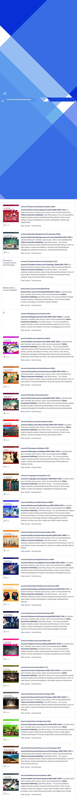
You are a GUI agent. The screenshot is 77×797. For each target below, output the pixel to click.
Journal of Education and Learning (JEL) (34, 395)
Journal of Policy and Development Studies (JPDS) (38, 206)
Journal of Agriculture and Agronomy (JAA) (36, 721)
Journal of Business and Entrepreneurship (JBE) (37, 613)
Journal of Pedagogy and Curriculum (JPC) (35, 313)
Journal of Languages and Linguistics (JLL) (35, 475)
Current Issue (36, 226)
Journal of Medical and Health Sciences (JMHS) (37, 502)
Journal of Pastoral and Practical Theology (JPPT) (38, 694)
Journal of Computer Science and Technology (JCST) (39, 261)
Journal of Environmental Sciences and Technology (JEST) (41, 748)
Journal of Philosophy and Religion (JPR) (35, 448)
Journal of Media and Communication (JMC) (36, 775)
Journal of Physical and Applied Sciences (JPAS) (37, 559)
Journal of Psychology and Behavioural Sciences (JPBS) (40, 586)
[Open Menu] (5, 94)
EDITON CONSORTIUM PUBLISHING (19, 99)
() (41, 479)
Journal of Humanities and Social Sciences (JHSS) (38, 368)
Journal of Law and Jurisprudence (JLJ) (34, 667)
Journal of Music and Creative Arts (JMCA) (35, 338)
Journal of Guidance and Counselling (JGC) (36, 640)
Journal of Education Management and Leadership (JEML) (41, 234)
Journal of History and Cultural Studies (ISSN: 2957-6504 (41, 425)
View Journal (25, 226)
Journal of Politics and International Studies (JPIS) (38, 532)
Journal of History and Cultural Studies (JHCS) (37, 421)
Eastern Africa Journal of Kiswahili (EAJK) (35, 289)
